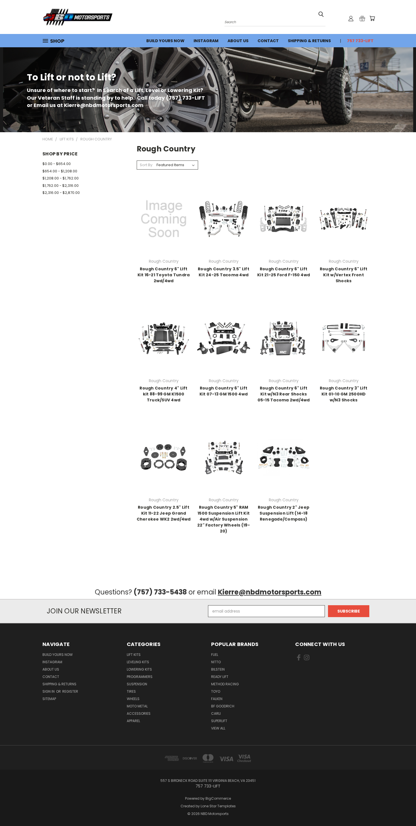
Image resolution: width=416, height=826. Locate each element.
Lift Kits (134, 654)
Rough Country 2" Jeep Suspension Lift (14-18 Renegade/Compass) (283, 513)
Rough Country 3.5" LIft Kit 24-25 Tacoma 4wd (223, 272)
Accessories (139, 713)
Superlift (219, 720)
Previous (401, 808)
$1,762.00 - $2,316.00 (60, 185)
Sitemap (49, 698)
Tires (131, 691)
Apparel (133, 720)
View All (218, 728)
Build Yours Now (165, 41)
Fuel (214, 654)
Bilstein (218, 669)
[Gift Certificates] (362, 18)
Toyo (215, 691)
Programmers (140, 676)
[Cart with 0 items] (372, 18)
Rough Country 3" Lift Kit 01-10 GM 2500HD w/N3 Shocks (343, 394)
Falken (216, 698)
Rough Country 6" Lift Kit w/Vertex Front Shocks (343, 275)
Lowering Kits (139, 669)
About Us (238, 41)
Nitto (216, 662)
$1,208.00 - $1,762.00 (60, 178)
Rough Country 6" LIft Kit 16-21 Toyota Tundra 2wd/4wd (164, 275)
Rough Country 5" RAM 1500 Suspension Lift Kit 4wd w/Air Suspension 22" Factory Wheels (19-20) (223, 519)
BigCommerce (218, 798)
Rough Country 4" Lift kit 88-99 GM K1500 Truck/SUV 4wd (163, 394)
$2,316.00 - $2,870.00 (61, 192)
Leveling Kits (138, 662)
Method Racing (225, 684)
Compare (161, 218)
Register (70, 691)
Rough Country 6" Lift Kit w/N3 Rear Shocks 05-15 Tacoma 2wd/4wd (284, 394)
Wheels (133, 698)
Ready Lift (219, 676)
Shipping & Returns (309, 41)
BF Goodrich (222, 706)
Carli (216, 713)
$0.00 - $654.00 (56, 163)
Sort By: (146, 165)
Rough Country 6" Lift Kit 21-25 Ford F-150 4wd (283, 272)
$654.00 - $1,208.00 (59, 171)
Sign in (48, 691)
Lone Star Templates (218, 806)
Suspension (137, 684)
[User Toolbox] (351, 18)
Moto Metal (137, 706)
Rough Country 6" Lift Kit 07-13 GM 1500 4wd (224, 391)
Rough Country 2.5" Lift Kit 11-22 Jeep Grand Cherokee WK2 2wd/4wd (164, 513)
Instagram (206, 41)
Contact (268, 41)
